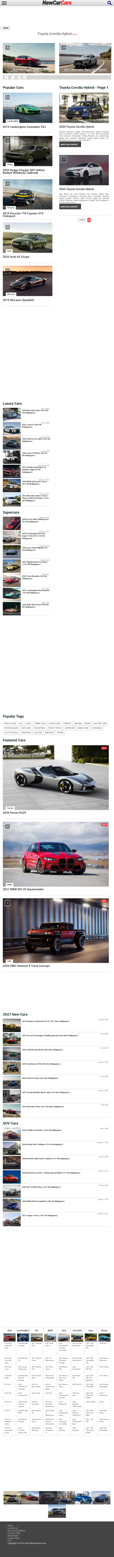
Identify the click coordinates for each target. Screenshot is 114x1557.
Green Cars (83, 728)
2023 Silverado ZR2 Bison (76, 1421)
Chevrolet (77, 1330)
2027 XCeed (36, 1393)
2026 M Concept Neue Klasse (50, 1387)
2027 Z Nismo (104, 1367)
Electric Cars (100, 723)
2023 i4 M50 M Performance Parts (49, 1413)
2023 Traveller (90, 1402)
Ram (91, 1330)
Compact (67, 723)
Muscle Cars (10, 723)
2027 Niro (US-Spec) (36, 1377)
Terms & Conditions (16, 1530)
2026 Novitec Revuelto (22, 1420)
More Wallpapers (68, 145)
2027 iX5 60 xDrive (49, 1345)
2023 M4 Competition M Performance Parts (49, 1430)
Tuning (60, 733)
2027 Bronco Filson (63, 1386)
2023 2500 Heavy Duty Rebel (89, 1413)
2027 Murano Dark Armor (104, 1359)
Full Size (38, 733)
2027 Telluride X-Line (36, 1359)
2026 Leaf (102, 1343)
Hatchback (96, 728)
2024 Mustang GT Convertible (63, 1421)
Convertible (39, 728)
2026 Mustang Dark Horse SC (63, 1395)
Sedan (88, 723)
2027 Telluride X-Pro (36, 1345)
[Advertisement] (57, 16)
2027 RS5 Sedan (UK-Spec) (8, 1346)
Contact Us (13, 1528)
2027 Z (101, 1402)
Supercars (70, 728)
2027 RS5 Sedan (8, 1377)
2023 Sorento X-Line (36, 1420)
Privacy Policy (14, 1533)
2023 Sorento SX (36, 1412)
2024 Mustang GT (63, 1403)
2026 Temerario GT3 (23, 1394)
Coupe (28, 723)
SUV (20, 723)
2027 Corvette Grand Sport (77, 1345)
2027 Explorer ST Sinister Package (63, 1360)
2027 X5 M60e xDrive (49, 1359)
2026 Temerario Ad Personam (22, 1387)
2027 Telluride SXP (36, 1368)
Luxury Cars (54, 723)
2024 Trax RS (76, 1384)
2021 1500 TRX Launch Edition (90, 1430)
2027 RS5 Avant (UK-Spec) (8, 1360)
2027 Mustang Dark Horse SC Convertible (63, 1347)
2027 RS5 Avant (8, 1368)
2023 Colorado (75, 1429)
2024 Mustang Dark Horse (63, 1413)
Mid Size (78, 723)
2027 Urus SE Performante (22, 1368)
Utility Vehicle (11, 733)
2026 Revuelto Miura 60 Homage (23, 1378)
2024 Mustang (62, 1429)
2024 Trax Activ (75, 1394)
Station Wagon (11, 728)
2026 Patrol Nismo (103, 1412)
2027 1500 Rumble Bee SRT (90, 1346)
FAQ (9, 1541)
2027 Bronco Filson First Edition (63, 1378)
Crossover (26, 733)
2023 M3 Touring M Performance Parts (49, 1404)
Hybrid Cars (39, 723)
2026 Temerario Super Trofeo (22, 1430)
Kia (36, 1330)
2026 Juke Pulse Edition (103, 1429)
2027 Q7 (8, 1410)
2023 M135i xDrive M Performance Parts (49, 1422)
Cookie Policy (14, 1538)
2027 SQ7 (8, 1402)
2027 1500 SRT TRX (89, 1368)
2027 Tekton (103, 1375)
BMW (50, 1330)
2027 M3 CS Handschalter (49, 1377)
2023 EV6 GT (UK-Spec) (36, 1429)
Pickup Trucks (55, 728)
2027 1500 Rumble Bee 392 (90, 1360)
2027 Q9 (8, 1384)
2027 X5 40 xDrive (49, 1368)
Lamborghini (23, 1330)
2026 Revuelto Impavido (23, 1345)
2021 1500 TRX (89, 1420)
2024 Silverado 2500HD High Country (76, 1404)
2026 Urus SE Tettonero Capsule (22, 1404)
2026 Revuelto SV (23, 1359)
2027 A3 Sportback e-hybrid (9, 1430)
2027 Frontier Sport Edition (103, 1386)
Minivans (49, 733)
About (10, 1525)
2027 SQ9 (8, 1393)
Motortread (13, 1535)
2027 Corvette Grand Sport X (77, 1359)
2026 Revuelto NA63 (23, 1412)
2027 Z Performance (103, 1394)
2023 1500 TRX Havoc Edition (89, 1395)
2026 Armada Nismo (104, 1420)
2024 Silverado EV (76, 1368)
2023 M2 (48, 1393)
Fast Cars (25, 728)
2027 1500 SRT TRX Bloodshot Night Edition (90, 1378)
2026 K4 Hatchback (35, 1403)
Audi (9, 1330)
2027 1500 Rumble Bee (90, 1386)
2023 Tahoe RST (76, 1377)
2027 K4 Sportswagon (36, 1386)
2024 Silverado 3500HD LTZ (76, 1413)
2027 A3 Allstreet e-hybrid (8, 1421)
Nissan (104, 1330)
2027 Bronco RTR (63, 1368)
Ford (64, 1330)
